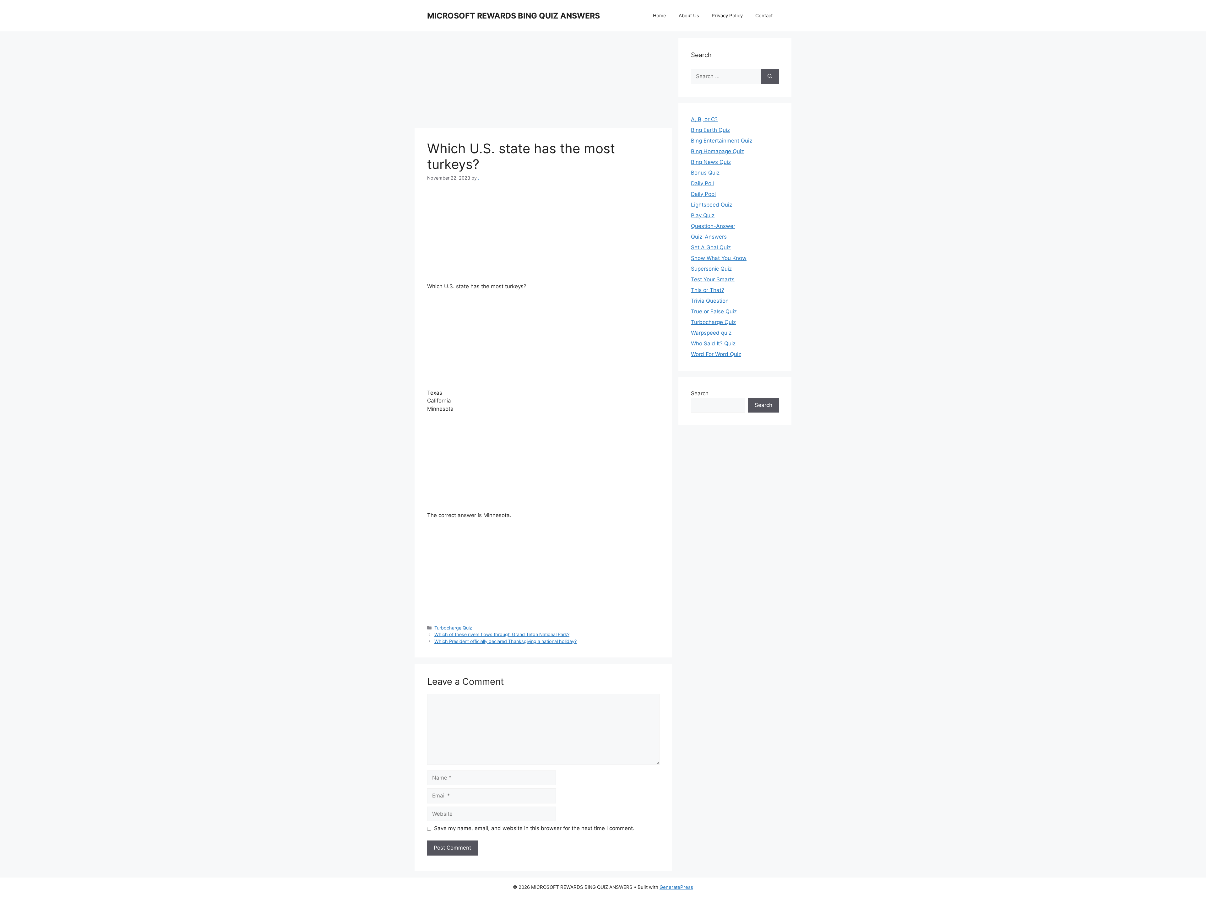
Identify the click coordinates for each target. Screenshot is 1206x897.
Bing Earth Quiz (710, 130)
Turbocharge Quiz (453, 627)
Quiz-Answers (709, 237)
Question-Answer (713, 226)
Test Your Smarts (713, 279)
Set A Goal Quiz (711, 247)
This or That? (707, 290)
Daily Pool (703, 194)
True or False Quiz (714, 311)
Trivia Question (710, 301)
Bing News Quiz (711, 162)
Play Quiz (702, 215)
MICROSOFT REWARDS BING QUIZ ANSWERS (513, 15)
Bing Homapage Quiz (717, 151)
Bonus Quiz (705, 173)
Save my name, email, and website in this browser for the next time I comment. (534, 828)
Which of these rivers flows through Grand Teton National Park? (501, 634)
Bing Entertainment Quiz (721, 141)
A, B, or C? (704, 119)
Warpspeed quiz (711, 333)
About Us (689, 16)
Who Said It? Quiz (713, 343)
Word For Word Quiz (716, 354)
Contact (764, 16)
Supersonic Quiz (711, 269)
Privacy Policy (727, 16)
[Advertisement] (543, 82)
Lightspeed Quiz (711, 205)
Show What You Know (719, 258)
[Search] (770, 76)
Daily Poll (702, 183)
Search (700, 393)
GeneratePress (676, 887)
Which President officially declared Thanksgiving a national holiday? (505, 641)
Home (659, 16)
